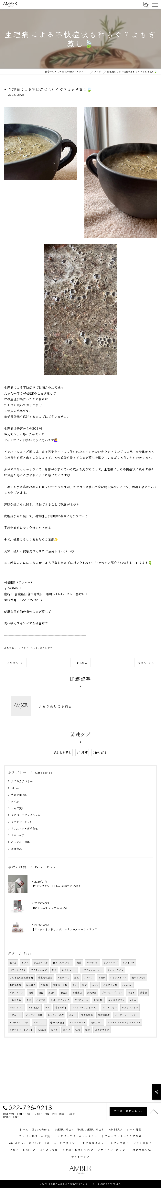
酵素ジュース (16, 1007)
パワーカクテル (17, 970)
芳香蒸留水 (87, 1014)
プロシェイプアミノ (112, 992)
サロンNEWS (19, 795)
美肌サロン (96, 1022)
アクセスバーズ (78, 1022)
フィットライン (115, 970)
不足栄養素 (15, 985)
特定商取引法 (45, 977)
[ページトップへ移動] (154, 1111)
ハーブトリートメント (126, 1014)
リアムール (15, 1014)
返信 (84, 985)
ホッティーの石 (56, 1014)
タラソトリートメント (21, 1029)
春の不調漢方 (57, 1022)
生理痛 (44, 985)
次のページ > (146, 663)
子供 (28, 1000)
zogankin (127, 985)
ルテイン (88, 977)
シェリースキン (130, 1007)
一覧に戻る (80, 663)
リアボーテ (128, 962)
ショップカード (118, 977)
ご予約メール (81, 1000)
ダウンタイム (16, 992)
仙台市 (54, 1029)
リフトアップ (110, 962)
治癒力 (64, 992)
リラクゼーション (28, 648)
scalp (95, 985)
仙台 (40, 992)
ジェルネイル (41, 962)
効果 (76, 977)
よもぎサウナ (102, 1029)
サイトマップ (80, 1156)
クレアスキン (110, 1007)
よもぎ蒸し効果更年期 (21, 977)
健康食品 (16, 849)
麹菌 (79, 962)
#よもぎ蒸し (63, 752)
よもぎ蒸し (10, 648)
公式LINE (98, 1000)
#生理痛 (82, 752)
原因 (54, 970)
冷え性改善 (61, 1007)
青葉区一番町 (60, 985)
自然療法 (77, 992)
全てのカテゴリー (22, 781)
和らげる (31, 985)
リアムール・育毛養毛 (24, 828)
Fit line (15, 788)
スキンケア (46, 648)
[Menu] (154, 4)
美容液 (143, 992)
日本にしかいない (62, 962)
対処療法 (92, 992)
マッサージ (92, 962)
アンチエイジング (18, 1022)
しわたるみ (15, 1000)
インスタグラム (116, 1000)
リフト (25, 962)
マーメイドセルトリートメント (124, 1022)
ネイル (15, 801)
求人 (74, 985)
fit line (133, 1000)
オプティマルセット (91, 970)
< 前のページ (15, 663)
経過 (31, 992)
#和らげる (99, 752)
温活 (87, 1029)
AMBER (42, 1029)
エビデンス (63, 977)
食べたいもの (139, 977)
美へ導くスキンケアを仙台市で (26, 623)
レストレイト (69, 970)
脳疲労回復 (104, 1014)
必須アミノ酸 (110, 985)
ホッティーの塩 (20, 842)
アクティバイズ (39, 970)
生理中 (51, 992)
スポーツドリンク (59, 1000)
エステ (66, 1029)
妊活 (77, 1029)
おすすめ (40, 1000)
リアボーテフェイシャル (26, 815)
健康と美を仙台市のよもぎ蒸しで (27, 611)
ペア (47, 1007)
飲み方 (12, 962)
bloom (102, 977)
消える (131, 992)
